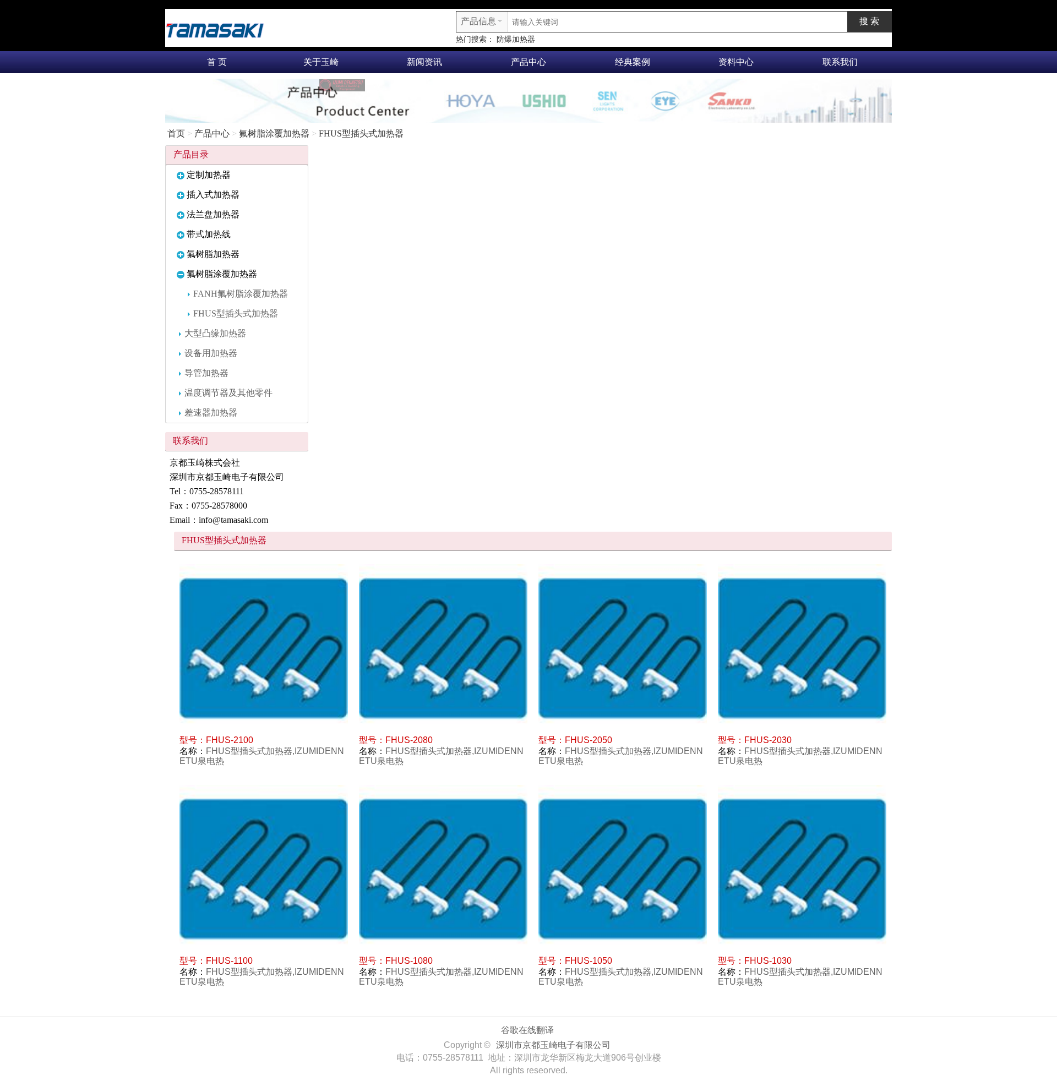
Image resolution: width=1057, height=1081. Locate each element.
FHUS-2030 (768, 740)
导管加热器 (206, 373)
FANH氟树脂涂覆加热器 (240, 293)
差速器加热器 (210, 412)
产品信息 (478, 21)
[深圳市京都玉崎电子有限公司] (214, 29)
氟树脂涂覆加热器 (274, 133)
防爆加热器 (516, 39)
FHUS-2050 (588, 740)
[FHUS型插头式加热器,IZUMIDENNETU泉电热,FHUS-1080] (443, 869)
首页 (176, 133)
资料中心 (736, 62)
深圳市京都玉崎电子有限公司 (553, 1045)
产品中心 (528, 62)
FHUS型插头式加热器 (361, 133)
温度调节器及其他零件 (228, 392)
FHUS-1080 (409, 960)
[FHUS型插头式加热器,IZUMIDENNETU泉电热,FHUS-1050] (622, 869)
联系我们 (840, 62)
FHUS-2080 (409, 740)
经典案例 (632, 62)
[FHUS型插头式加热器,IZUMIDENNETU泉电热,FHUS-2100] (263, 648)
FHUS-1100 (229, 960)
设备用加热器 (210, 353)
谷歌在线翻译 (527, 1030)
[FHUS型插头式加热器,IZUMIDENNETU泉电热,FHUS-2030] (802, 648)
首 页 (217, 62)
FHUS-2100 (229, 740)
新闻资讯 (424, 62)
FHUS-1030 (768, 960)
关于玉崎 (321, 62)
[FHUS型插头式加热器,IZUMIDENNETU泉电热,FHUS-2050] (622, 648)
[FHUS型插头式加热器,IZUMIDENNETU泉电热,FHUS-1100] (263, 869)
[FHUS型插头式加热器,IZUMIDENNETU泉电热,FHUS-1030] (802, 869)
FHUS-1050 (588, 960)
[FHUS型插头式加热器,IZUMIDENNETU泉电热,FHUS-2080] (443, 648)
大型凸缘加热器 (215, 333)
